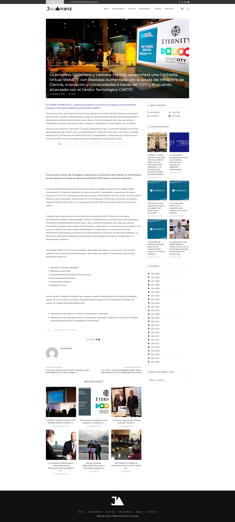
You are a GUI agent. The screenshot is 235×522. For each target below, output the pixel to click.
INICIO (106, 9)
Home (52, 63)
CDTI (49, 330)
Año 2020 (155, 354)
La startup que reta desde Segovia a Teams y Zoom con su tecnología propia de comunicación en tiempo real (179, 248)
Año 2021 (155, 358)
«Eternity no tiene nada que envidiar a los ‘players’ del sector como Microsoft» (156, 208)
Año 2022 (155, 362)
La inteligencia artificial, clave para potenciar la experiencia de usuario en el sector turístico (156, 248)
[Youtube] (188, 2)
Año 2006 (155, 303)
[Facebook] (179, 2)
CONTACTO (169, 9)
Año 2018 (155, 347)
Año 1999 (155, 285)
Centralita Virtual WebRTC (65, 330)
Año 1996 (155, 274)
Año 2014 (155, 332)
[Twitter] (182, 2)
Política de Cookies (104, 516)
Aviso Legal (133, 516)
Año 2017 (155, 343)
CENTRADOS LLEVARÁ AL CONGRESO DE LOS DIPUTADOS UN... (126, 465)
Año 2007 (155, 307)
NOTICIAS (132, 9)
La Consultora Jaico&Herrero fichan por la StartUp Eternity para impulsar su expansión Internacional (179, 162)
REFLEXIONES (144, 9)
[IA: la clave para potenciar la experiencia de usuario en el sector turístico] (179, 190)
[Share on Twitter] (94, 339)
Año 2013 (155, 329)
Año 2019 (63, 63)
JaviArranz (66, 348)
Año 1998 (155, 281)
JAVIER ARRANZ (118, 9)
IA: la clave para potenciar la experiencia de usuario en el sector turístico (178, 208)
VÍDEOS (158, 9)
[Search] (188, 9)
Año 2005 (155, 299)
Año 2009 (155, 314)
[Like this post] (89, 339)
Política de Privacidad (120, 516)
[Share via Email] (99, 339)
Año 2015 (155, 336)
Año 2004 (155, 296)
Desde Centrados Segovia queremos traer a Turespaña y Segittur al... (93, 465)
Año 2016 (155, 340)
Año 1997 (155, 277)
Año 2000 (155, 288)
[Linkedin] (185, 2)
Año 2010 (155, 318)
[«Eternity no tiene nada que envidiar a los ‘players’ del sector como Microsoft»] (157, 190)
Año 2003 (155, 292)
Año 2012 (155, 325)
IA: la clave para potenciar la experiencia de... (90, 2)
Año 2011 (155, 321)
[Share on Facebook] (91, 339)
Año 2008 (155, 310)
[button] (66, 2)
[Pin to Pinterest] (96, 339)
